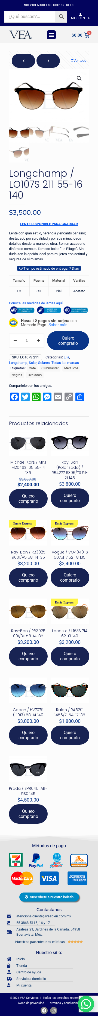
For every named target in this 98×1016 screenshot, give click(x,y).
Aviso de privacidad (30, 1003)
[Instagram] (53, 1010)
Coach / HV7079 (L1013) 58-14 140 (28, 712)
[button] (51, 34)
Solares (44, 363)
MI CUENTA (80, 18)
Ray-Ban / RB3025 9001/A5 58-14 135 (28, 554)
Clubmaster (50, 368)
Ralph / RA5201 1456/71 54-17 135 (69, 712)
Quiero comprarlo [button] (28, 498)
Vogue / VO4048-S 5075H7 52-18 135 (70, 554)
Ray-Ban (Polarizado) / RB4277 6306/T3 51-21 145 (70, 470)
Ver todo (80, 60)
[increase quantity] (38, 340)
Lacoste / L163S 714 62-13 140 (69, 633)
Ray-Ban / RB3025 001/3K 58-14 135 (28, 633)
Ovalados (35, 375)
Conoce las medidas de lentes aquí (36, 303)
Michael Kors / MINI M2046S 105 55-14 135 (28, 467)
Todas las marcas (65, 363)
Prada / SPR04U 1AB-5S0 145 (28, 791)
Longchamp (18, 363)
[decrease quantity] (15, 340)
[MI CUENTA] (80, 14)
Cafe (32, 368)
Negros (16, 375)
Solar (32, 363)
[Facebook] (44, 1010)
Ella (66, 357)
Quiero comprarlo (68, 340)
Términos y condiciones (64, 1003)
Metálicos (71, 368)
